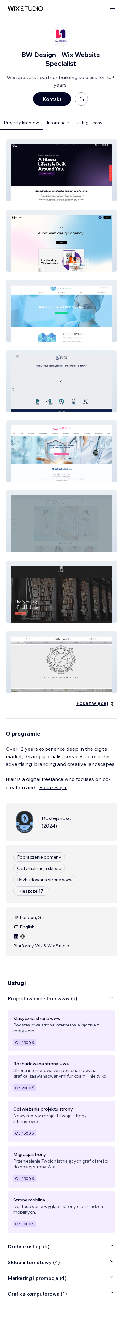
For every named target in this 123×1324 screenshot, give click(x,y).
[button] (61, 170)
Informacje (58, 122)
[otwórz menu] (112, 8)
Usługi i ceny (89, 122)
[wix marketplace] (25, 8)
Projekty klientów (21, 122)
